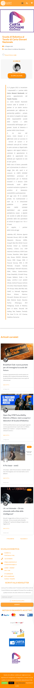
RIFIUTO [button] (11, 683)
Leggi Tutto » (6, 384)
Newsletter (22, 49)
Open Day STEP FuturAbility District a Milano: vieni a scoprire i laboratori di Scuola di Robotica (17, 418)
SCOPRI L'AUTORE (16, 76)
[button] (22, 3)
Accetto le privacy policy (18, 600)
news (5, 49)
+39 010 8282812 (8, 558)
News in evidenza (13, 49)
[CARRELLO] (32, 3)
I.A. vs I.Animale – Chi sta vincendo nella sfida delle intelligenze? (13, 511)
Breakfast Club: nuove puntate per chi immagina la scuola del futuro (15, 367)
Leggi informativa (20, 683)
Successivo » (24, 539)
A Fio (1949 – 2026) (10, 465)
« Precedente (10, 539)
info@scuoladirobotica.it (10, 562)
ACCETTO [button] (4, 683)
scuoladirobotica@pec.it (10, 564)
